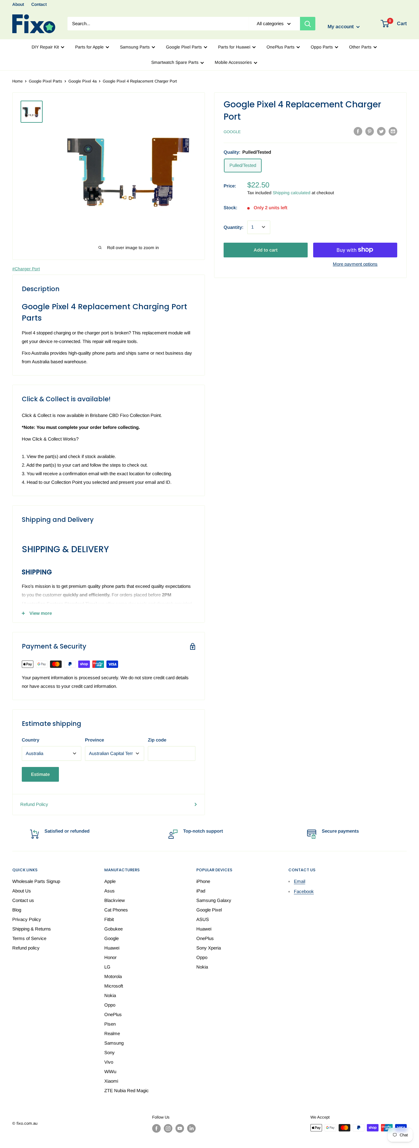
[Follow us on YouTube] (179, 1128)
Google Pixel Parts (184, 46)
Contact (39, 4)
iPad (200, 890)
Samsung (114, 1043)
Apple (110, 881)
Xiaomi (111, 1081)
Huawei (111, 947)
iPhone (203, 881)
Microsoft (113, 985)
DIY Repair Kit (45, 46)
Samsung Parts (135, 46)
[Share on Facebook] (358, 131)
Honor (110, 957)
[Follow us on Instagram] (168, 1128)
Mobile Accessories (233, 62)
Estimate (40, 774)
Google (232, 131)
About (18, 4)
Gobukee (113, 928)
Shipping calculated (291, 192)
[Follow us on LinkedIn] (191, 1128)
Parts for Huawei (234, 46)
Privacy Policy (26, 919)
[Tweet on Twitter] (381, 131)
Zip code (157, 739)
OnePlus (113, 1014)
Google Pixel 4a (82, 81)
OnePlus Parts (280, 46)
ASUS (202, 919)
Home (17, 81)
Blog (16, 909)
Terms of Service (29, 938)
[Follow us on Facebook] (156, 1128)
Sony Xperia (208, 947)
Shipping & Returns (31, 928)
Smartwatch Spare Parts (174, 62)
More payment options (355, 263)
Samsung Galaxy (213, 900)
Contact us (23, 900)
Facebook (304, 891)
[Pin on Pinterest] (369, 131)
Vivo (108, 1062)
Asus (109, 890)
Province (94, 739)
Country (30, 739)
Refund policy (26, 947)
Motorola (113, 976)
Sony (109, 1052)
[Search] (307, 23)
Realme (112, 1033)
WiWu (110, 1071)
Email (299, 881)
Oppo (109, 1004)
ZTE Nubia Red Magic (126, 1090)
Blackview (114, 900)
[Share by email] (393, 131)
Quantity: (234, 226)
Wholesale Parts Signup (36, 881)
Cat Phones (116, 909)
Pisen (110, 1024)
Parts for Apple (89, 46)
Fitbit (109, 919)
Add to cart (266, 249)
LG (107, 966)
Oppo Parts (322, 46)
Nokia (110, 995)
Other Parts (360, 46)
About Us (21, 890)
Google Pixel (209, 909)
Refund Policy (34, 804)
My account (341, 26)
